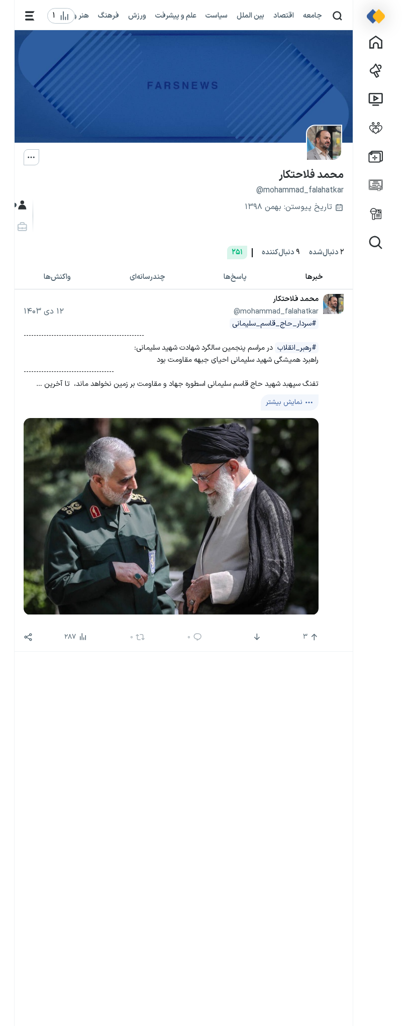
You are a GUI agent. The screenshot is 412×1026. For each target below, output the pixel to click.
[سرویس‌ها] (30, 16)
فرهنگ (108, 15)
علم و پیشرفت (175, 15)
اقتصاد (283, 15)
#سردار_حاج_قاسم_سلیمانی (274, 323)
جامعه (312, 15)
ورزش (137, 15)
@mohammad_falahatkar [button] (276, 311)
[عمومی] (21, 205)
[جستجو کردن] (337, 16)
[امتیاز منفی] (256, 637)
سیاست (216, 15)
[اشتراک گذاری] (28, 637)
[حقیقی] (21, 227)
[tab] (314, 277)
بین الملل (250, 15)
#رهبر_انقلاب (297, 347)
